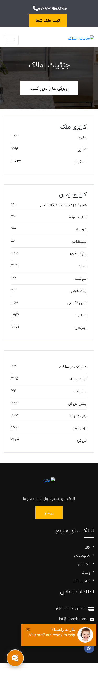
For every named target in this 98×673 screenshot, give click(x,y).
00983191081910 (52, 9)
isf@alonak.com (72, 619)
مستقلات (79, 241)
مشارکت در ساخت (73, 366)
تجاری (82, 149)
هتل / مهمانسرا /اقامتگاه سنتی (63, 204)
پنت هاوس (78, 290)
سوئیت (81, 278)
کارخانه (81, 229)
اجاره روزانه (78, 379)
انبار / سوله (78, 217)
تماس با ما (82, 581)
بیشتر (49, 512)
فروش (82, 440)
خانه (87, 547)
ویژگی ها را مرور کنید (49, 88)
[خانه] (49, 479)
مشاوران (84, 564)
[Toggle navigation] (11, 40)
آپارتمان (81, 327)
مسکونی (80, 161)
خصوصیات (82, 556)
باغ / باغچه (78, 254)
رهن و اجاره (78, 416)
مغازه (83, 266)
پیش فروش (77, 403)
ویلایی (81, 315)
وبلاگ (85, 572)
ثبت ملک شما (48, 20)
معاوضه (81, 391)
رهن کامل (79, 428)
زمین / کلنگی (77, 303)
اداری (83, 137)
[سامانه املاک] (81, 38)
